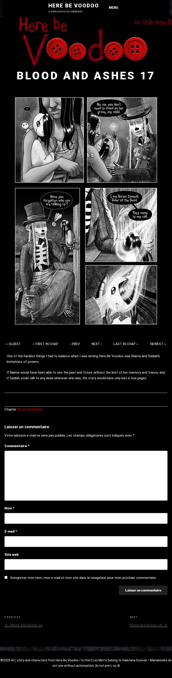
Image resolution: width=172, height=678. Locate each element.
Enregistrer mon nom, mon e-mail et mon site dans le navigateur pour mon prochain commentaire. (84, 578)
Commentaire (16, 446)
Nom (9, 508)
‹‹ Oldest (13, 344)
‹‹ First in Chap (45, 344)
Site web (11, 555)
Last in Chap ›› (126, 344)
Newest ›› (158, 344)
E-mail (10, 531)
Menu (113, 7)
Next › (97, 344)
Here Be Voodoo (73, 5)
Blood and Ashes (30, 409)
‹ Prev (75, 344)
